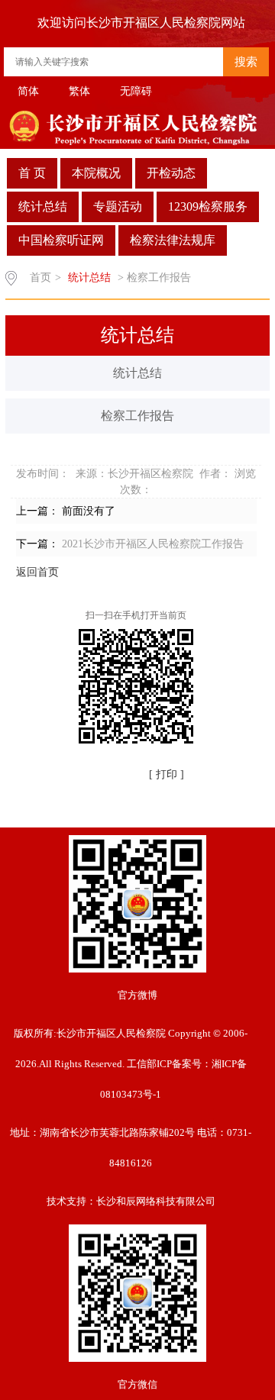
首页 (40, 277)
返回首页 (37, 572)
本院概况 (96, 172)
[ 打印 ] (166, 774)
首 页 (32, 172)
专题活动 (117, 206)
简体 (28, 91)
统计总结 (42, 206)
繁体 (79, 91)
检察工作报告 (137, 415)
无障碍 (136, 91)
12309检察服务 (207, 206)
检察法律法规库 (172, 240)
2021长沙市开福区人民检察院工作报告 (153, 544)
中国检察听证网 (61, 240)
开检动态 (171, 172)
